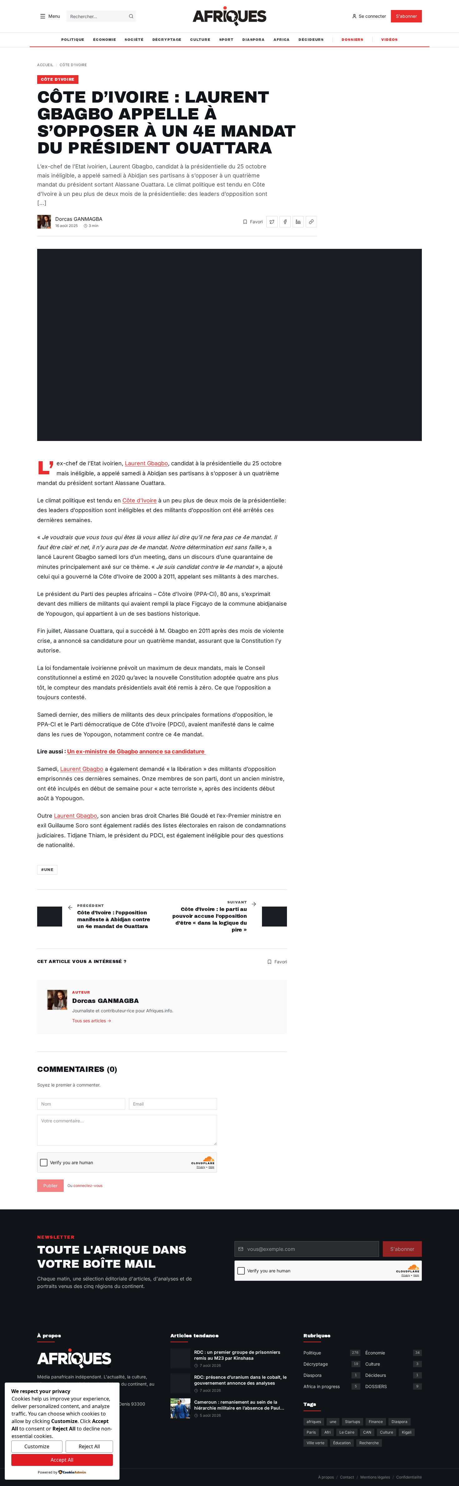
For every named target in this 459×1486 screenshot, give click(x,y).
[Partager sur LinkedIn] (298, 221)
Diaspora (253, 39)
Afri (327, 1432)
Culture (200, 39)
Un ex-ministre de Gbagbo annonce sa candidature (136, 751)
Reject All (89, 1446)
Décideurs (311, 39)
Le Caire (346, 1432)
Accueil (45, 65)
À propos (326, 1477)
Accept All (62, 1459)
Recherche (369, 1442)
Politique (72, 39)
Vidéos (389, 39)
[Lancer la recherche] (131, 16)
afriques (314, 1421)
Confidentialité (409, 1477)
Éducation (342, 1442)
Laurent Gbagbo (146, 463)
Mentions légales (375, 1477)
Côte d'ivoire (73, 65)
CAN (367, 1432)
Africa (282, 39)
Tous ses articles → (91, 1020)
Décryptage (167, 39)
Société (134, 39)
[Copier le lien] (311, 221)
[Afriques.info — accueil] (229, 16)
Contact (347, 1477)
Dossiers (352, 39)
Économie (104, 39)
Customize (36, 1446)
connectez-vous (87, 1185)
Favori (256, 221)
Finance (376, 1421)
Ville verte (315, 1442)
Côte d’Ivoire (139, 500)
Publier (50, 1185)
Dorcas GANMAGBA (78, 219)
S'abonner (406, 16)
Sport (226, 39)
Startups (352, 1421)
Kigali (407, 1432)
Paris (311, 1432)
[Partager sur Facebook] (285, 221)
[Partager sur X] (272, 221)
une (333, 1421)
